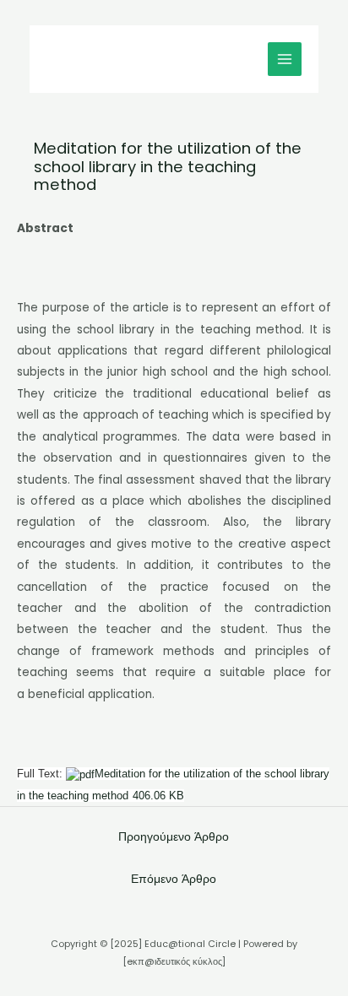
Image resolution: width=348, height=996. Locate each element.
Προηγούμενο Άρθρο (173, 837)
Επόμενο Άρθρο (173, 879)
